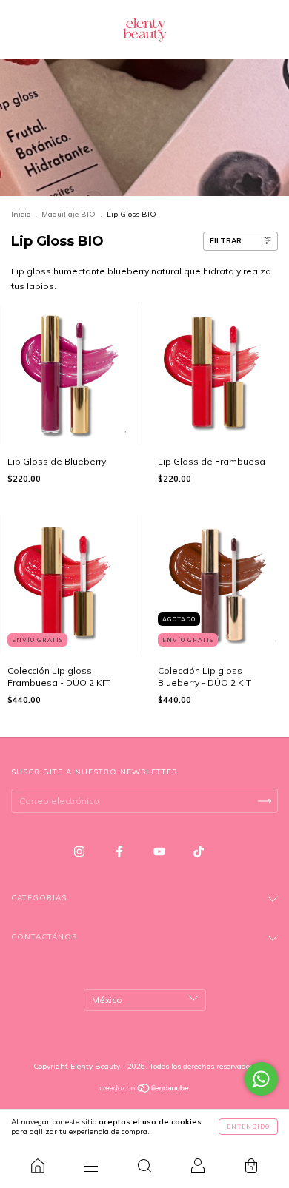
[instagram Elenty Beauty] (80, 851)
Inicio (20, 214)
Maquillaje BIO (68, 214)
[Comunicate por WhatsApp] (261, 1079)
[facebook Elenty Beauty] (120, 851)
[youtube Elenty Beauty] (160, 851)
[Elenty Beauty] (37, 1166)
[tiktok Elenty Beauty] (198, 851)
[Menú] (91, 1166)
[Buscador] (144, 1166)
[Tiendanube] (145, 1090)
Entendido (248, 1126)
